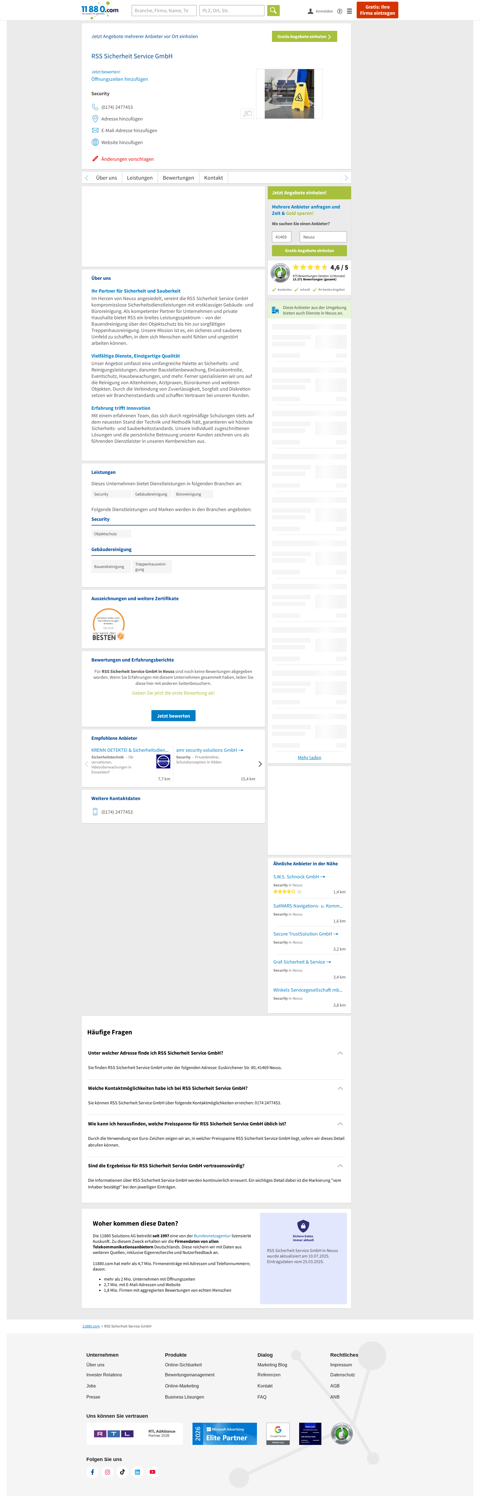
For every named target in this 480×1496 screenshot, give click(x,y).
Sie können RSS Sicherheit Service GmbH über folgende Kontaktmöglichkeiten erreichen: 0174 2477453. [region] (184, 1102)
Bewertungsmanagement (189, 1374)
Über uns (106, 177)
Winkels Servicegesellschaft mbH (307, 990)
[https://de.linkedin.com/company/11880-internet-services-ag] (137, 1472)
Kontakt (213, 177)
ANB (335, 1397)
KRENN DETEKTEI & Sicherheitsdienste (130, 750)
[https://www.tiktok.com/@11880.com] (122, 1472)
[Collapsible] (340, 1052)
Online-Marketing (182, 1386)
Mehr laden (309, 757)
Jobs (91, 1386)
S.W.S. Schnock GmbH (296, 876)
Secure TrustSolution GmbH (302, 934)
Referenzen (269, 1374)
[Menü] (352, 10)
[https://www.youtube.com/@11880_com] (152, 1472)
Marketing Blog (272, 1364)
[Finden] (273, 10)
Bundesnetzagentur (212, 1235)
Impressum (341, 1364)
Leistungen (140, 177)
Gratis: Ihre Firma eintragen (377, 10)
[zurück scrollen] (86, 177)
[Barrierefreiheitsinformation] (342, 10)
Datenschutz (342, 1374)
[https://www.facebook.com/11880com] (92, 1472)
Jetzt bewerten (173, 716)
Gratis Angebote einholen (302, 36)
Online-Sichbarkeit (183, 1364)
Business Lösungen (184, 1397)
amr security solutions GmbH (206, 750)
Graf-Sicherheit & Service (299, 962)
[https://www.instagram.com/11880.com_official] (107, 1472)
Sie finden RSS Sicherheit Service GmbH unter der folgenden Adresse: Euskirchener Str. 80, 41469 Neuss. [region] (185, 1067)
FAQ (262, 1397)
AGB (335, 1386)
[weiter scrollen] (346, 177)
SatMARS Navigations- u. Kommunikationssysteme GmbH (309, 905)
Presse (93, 1397)
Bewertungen (178, 177)
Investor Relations (104, 1374)
